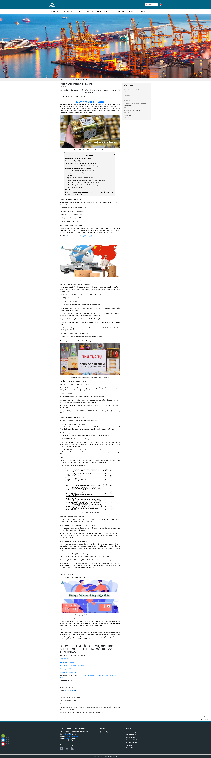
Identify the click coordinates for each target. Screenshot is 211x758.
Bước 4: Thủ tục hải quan (76, 187)
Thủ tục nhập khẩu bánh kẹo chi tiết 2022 (78, 168)
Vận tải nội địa (130, 745)
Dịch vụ (78, 11)
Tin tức (88, 11)
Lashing (126, 99)
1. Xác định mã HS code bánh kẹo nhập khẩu (80, 170)
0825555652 (67, 738)
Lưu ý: (70, 175)
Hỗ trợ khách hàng (103, 11)
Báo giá (131, 11)
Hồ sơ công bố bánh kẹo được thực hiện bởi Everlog (81, 166)
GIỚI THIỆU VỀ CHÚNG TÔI (106, 732)
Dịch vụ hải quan (130, 737)
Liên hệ (142, 11)
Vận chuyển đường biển (132, 734)
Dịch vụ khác (129, 748)
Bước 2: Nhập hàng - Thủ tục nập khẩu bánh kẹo (83, 182)
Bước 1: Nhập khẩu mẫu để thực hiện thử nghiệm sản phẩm (86, 180)
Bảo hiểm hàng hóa (131, 742)
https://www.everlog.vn (71, 736)
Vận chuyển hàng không (132, 732)
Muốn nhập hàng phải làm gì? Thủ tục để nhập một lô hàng (84, 236)
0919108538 (68, 735)
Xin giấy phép (127, 115)
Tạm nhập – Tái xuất (131, 740)
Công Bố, (82, 675)
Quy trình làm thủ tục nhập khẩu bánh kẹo (80, 178)
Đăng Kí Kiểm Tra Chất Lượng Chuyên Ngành (100, 675)
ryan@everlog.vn (69, 690)
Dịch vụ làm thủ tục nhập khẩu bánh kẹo (77, 161)
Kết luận (67, 189)
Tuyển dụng (119, 11)
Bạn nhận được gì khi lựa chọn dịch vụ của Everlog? (81, 163)
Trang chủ (54, 11)
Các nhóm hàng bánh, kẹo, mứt (78, 173)
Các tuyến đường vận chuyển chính (133, 89)
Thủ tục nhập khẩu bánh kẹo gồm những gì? (79, 158)
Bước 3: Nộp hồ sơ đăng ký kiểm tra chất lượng (83, 185)
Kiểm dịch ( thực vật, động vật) (132, 110)
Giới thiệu (67, 11)
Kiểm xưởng (127, 94)
